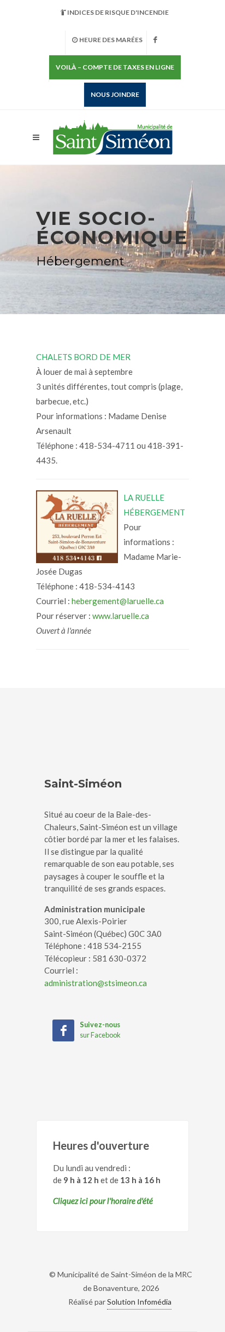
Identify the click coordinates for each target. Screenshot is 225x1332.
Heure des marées (111, 40)
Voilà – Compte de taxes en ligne (115, 67)
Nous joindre (115, 94)
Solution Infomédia (139, 1301)
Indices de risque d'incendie (118, 12)
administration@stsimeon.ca (95, 983)
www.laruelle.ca (120, 616)
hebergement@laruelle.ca (118, 601)
